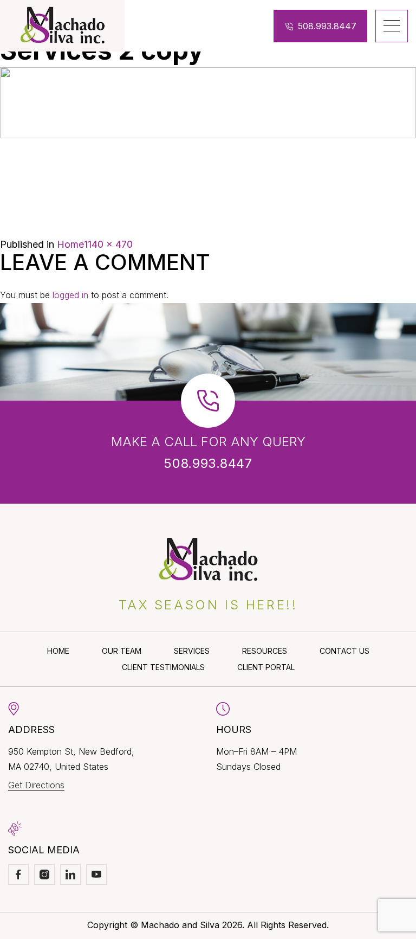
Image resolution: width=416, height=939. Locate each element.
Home (70, 244)
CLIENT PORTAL (266, 667)
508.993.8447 (327, 26)
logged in (70, 295)
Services (192, 650)
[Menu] (391, 26)
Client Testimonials (163, 667)
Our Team (121, 650)
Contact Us (344, 650)
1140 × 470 (108, 244)
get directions (36, 785)
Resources (264, 650)
